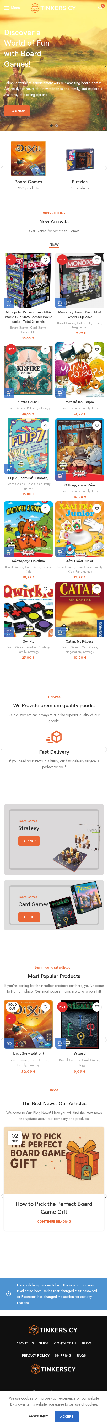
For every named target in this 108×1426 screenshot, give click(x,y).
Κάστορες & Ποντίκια (28, 561)
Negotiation (80, 327)
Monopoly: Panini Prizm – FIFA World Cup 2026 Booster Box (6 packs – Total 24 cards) (28, 317)
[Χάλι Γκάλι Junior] (79, 529)
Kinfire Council (28, 402)
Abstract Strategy (38, 647)
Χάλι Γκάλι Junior (79, 561)
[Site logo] (54, 7)
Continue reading (54, 1221)
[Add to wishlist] (45, 259)
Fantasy (34, 1064)
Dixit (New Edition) (28, 1053)
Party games (84, 571)
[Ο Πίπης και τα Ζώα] (79, 449)
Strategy (44, 408)
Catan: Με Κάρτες (80, 642)
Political (32, 408)
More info (39, 1416)
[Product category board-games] (28, 167)
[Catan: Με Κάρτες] (79, 610)
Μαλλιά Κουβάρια (80, 402)
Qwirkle (28, 642)
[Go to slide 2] (56, 125)
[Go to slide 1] (51, 125)
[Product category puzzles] (79, 167)
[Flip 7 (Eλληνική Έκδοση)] (28, 446)
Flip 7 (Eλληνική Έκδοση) (28, 478)
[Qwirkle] (28, 610)
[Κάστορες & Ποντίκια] (28, 529)
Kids (95, 408)
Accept (67, 1416)
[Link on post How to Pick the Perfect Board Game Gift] (54, 1160)
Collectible (28, 332)
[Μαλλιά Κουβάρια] (79, 370)
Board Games (19, 327)
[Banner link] (54, 839)
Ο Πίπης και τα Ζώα (79, 485)
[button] (9, 303)
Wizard (80, 1053)
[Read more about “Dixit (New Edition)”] (9, 1043)
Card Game (38, 327)
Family (97, 323)
